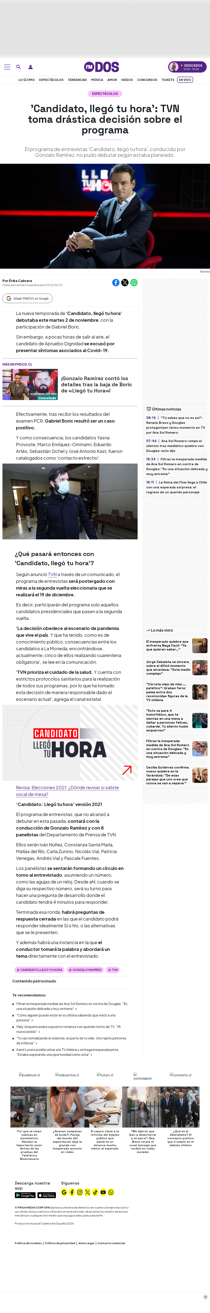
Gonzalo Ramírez (87, 970)
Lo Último (26, 80)
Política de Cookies (28, 1243)
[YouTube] (103, 1192)
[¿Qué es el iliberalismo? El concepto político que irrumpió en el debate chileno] (180, 1107)
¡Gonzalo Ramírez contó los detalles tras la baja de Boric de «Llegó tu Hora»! (96, 384)
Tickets (168, 80)
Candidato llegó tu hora (41, 970)
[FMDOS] (101, 66)
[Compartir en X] (125, 282)
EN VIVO (185, 80)
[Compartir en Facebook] (116, 282)
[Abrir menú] (7, 67)
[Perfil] (30, 67)
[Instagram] (80, 1192)
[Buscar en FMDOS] (18, 67)
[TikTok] (95, 1192)
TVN (52, 574)
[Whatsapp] (111, 1192)
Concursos (147, 80)
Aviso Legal (86, 1243)
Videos (127, 80)
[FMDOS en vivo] (173, 67)
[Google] (64, 1192)
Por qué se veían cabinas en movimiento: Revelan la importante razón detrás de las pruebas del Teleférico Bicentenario (29, 1145)
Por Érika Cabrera (17, 281)
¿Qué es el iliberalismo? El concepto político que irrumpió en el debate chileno (180, 1138)
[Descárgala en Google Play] (25, 1194)
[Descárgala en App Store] (46, 1194)
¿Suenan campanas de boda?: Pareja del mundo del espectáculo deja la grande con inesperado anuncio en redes (67, 1141)
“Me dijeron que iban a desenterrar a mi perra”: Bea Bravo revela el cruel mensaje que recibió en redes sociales (142, 1141)
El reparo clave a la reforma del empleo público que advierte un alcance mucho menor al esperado (105, 1139)
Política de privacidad (60, 1243)
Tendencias (77, 80)
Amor (112, 80)
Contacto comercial (111, 1243)
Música (97, 80)
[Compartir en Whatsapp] (134, 282)
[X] (87, 1192)
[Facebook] (72, 1192)
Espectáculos (51, 80)
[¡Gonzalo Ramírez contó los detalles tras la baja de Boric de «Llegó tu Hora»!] (30, 384)
